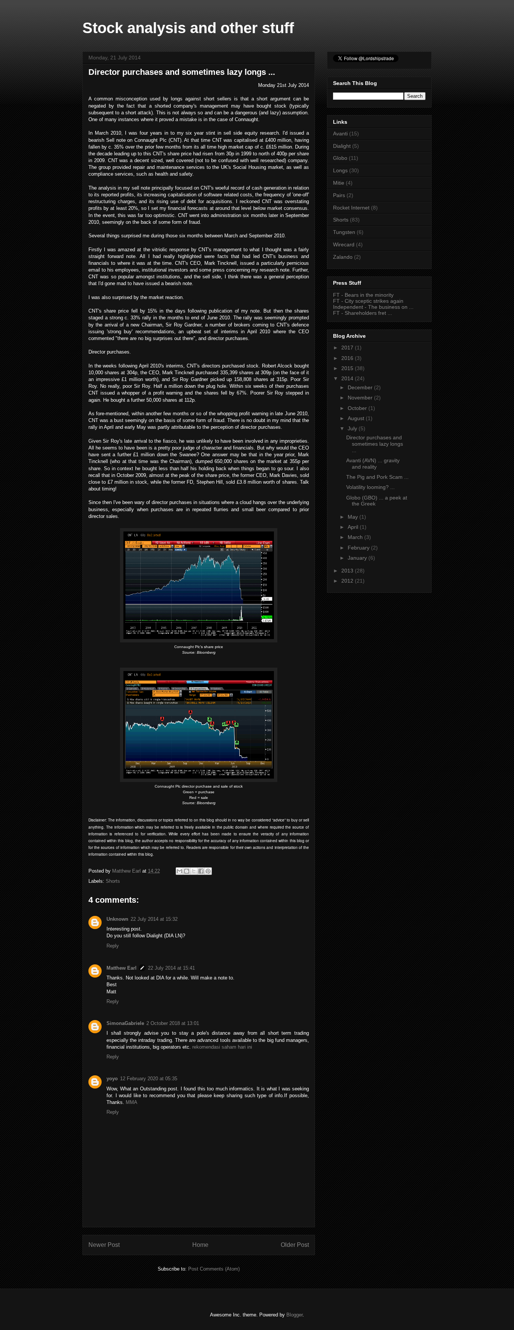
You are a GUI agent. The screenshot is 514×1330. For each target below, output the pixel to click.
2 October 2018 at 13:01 (172, 1023)
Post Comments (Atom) (214, 1269)
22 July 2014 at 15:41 (171, 968)
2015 (348, 368)
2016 (348, 358)
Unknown (117, 919)
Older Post (295, 1245)
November (361, 398)
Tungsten (344, 232)
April (354, 527)
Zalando (343, 257)
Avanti (340, 134)
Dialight (342, 146)
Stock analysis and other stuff (188, 28)
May (353, 517)
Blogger (294, 1315)
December (361, 387)
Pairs (339, 195)
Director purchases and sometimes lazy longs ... (374, 443)
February (359, 548)
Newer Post (104, 1245)
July (353, 428)
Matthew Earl (121, 968)
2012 (348, 581)
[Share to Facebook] (201, 871)
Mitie (338, 183)
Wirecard (343, 244)
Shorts (113, 881)
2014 (348, 378)
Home (200, 1245)
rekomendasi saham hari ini (222, 1047)
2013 (348, 571)
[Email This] (179, 871)
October (358, 408)
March (356, 537)
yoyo (112, 1078)
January (358, 558)
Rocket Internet (351, 208)
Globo (340, 158)
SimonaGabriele (125, 1023)
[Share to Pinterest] (208, 871)
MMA (131, 1102)
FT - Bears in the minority (363, 295)
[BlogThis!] (186, 871)
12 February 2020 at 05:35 (148, 1078)
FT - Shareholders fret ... (362, 313)
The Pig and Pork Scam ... (377, 477)
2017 (348, 348)
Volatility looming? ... (370, 487)
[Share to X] (194, 871)
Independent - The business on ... (373, 307)
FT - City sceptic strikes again (368, 301)
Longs (340, 170)
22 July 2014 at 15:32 (154, 919)
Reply (112, 946)
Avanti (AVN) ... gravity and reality (373, 463)
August (357, 418)
